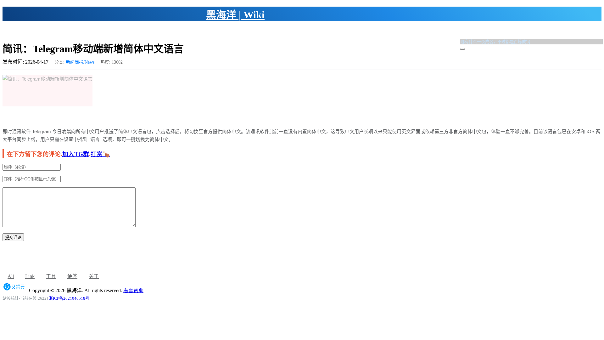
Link (30, 276)
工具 (51, 276)
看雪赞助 (133, 290)
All (11, 276)
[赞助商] (15, 290)
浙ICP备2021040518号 (69, 298)
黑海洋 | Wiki (235, 14)
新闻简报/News (80, 62)
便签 (72, 276)
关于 (94, 276)
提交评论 (13, 237)
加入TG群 (75, 154)
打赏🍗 (100, 154)
